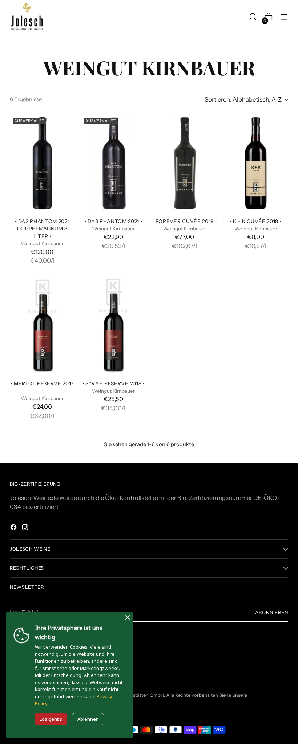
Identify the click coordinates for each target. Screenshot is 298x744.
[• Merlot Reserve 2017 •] (42, 325)
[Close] (127, 617)
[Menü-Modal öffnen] (284, 16)
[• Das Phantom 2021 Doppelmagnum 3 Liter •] (42, 163)
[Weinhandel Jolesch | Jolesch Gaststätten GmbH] (26, 17)
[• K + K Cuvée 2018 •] (255, 163)
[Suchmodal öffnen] (253, 16)
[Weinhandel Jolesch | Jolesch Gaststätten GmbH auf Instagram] (25, 528)
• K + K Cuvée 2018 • (256, 221)
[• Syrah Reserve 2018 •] (113, 325)
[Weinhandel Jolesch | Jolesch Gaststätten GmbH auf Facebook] (14, 528)
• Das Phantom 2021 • (113, 221)
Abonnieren (271, 612)
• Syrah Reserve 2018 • (113, 383)
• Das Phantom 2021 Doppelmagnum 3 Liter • (42, 228)
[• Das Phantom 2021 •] (113, 163)
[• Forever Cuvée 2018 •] (184, 163)
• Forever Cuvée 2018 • (184, 221)
